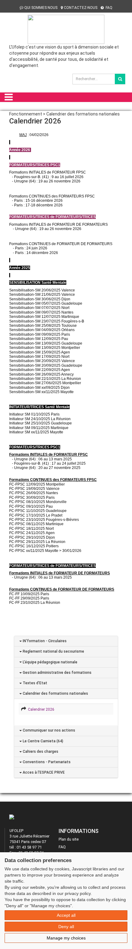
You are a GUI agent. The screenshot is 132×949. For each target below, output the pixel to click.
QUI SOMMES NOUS (40, 8)
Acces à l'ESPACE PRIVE (43, 772)
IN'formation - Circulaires (44, 641)
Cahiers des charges (40, 751)
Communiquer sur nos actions (48, 730)
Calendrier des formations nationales (55, 693)
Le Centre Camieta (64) (42, 741)
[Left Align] (120, 79)
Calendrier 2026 (40, 709)
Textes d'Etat (34, 683)
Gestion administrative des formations (56, 672)
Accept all (66, 915)
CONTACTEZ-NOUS (80, 8)
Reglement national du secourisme (53, 651)
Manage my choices (66, 937)
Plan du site (69, 839)
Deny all (66, 926)
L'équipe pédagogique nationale (49, 662)
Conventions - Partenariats (46, 762)
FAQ (108, 8)
